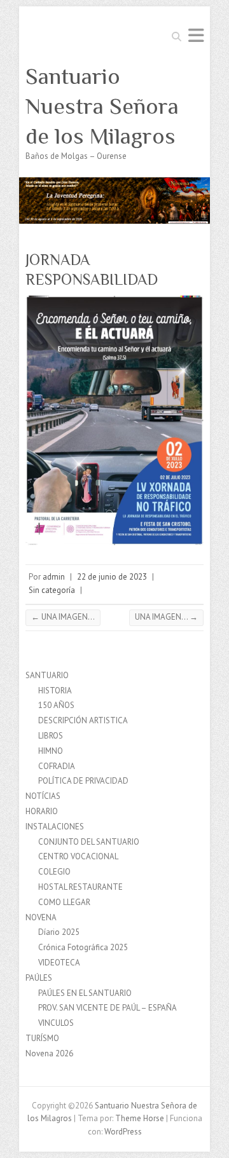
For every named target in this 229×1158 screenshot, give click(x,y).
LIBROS (50, 735)
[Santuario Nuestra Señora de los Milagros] (114, 183)
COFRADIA (56, 766)
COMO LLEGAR (64, 902)
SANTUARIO (47, 675)
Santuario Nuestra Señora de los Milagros (102, 106)
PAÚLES (38, 977)
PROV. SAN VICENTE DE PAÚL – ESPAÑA (107, 1007)
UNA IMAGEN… (63, 616)
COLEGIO (54, 871)
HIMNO (50, 751)
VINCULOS (56, 1023)
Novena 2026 (49, 1053)
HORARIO (41, 811)
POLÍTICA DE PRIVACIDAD (83, 780)
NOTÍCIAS (42, 796)
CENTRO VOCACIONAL (78, 856)
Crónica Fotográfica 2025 (83, 947)
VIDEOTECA (59, 962)
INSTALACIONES (54, 826)
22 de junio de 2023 (112, 576)
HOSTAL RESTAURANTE (80, 887)
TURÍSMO (42, 1038)
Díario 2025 (59, 932)
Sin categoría (52, 590)
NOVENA (41, 917)
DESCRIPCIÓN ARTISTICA (83, 720)
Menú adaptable (196, 35)
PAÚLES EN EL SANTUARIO (85, 993)
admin (54, 576)
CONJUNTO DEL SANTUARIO (88, 841)
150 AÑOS (56, 705)
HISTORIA (55, 690)
